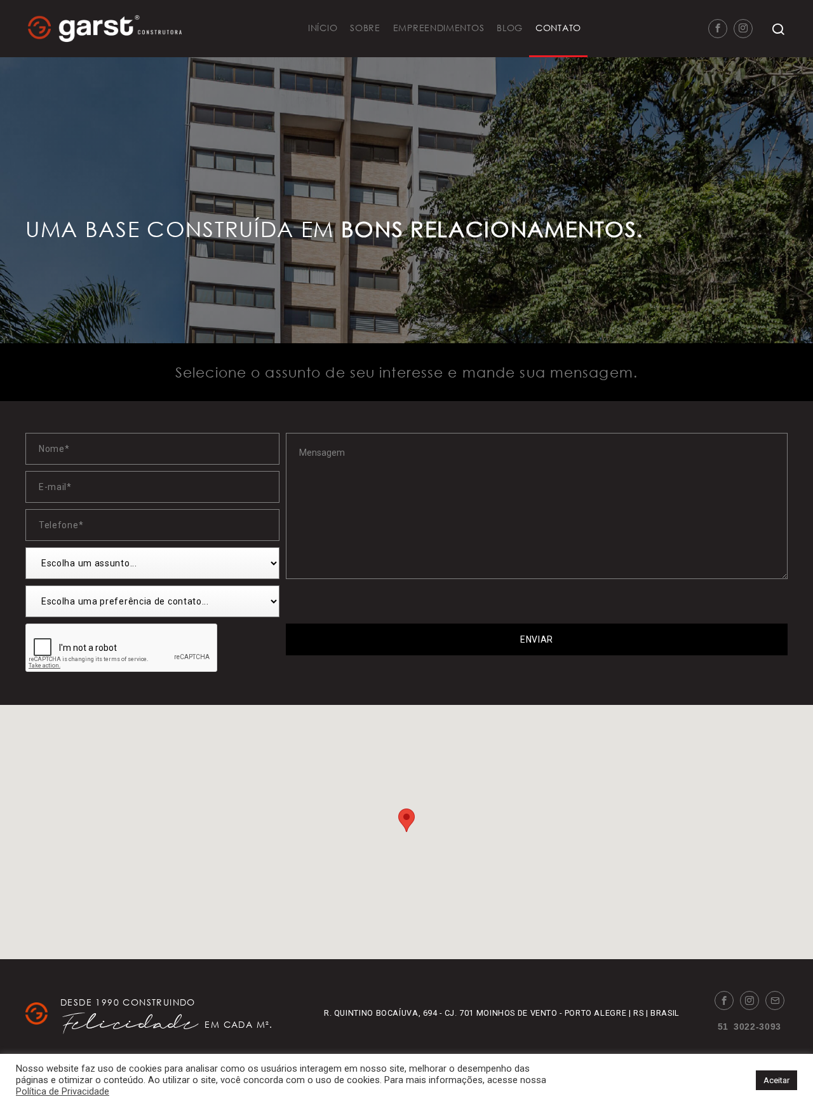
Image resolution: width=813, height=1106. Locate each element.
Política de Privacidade (62, 1091)
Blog (510, 28)
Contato (558, 28)
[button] (406, 820)
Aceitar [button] (776, 1080)
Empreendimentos (439, 28)
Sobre (365, 28)
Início (322, 28)
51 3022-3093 (749, 1025)
